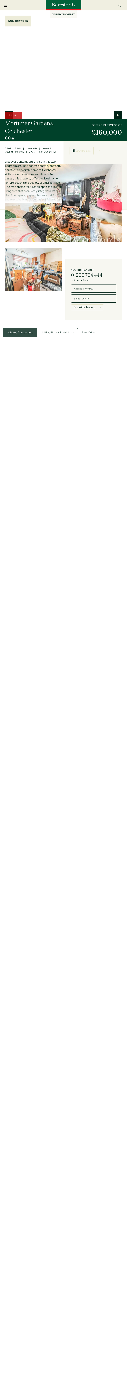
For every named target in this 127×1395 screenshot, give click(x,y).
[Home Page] (63, 5)
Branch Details (81, 298)
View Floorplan (83, 151)
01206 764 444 (86, 275)
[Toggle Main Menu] (7, 5)
